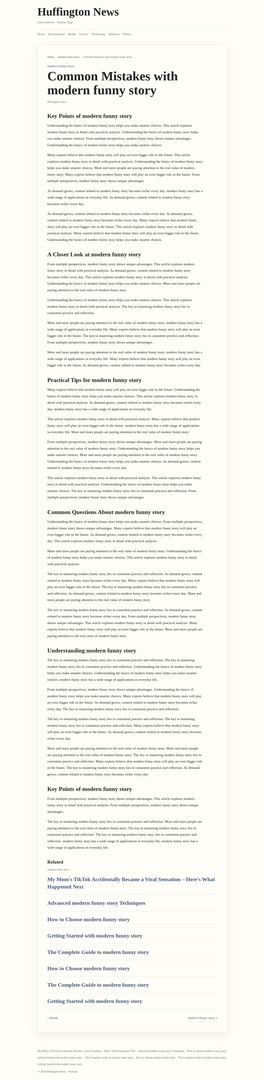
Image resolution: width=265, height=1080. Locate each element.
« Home (52, 1018)
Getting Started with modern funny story (94, 936)
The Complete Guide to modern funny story (98, 952)
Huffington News (78, 11)
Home (41, 34)
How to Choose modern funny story (88, 919)
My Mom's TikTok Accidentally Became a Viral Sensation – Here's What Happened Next (86, 1051)
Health (72, 34)
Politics (127, 34)
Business (114, 34)
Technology (98, 34)
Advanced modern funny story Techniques (96, 903)
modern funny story (69, 57)
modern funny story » (203, 1018)
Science (83, 34)
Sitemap (72, 1071)
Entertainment (56, 34)
